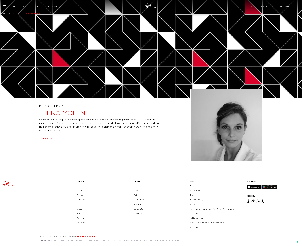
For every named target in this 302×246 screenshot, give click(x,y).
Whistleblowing (197, 218)
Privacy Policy (196, 200)
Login (251, 6)
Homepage (7, 13)
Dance (80, 195)
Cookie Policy (196, 204)
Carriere (193, 186)
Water (80, 209)
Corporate (138, 209)
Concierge (138, 213)
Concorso (194, 227)
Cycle (79, 190)
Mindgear (92, 236)
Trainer (38, 6)
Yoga (79, 213)
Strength (81, 204)
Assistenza (195, 190)
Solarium (81, 223)
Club (13, 6)
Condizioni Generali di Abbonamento (207, 223)
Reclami (194, 195)
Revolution (52, 6)
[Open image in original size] (151, 6)
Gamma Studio (81, 236)
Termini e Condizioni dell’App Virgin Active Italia (212, 209)
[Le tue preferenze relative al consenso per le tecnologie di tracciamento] (298, 242)
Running (80, 218)
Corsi (25, 6)
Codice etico (196, 213)
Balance (80, 186)
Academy (138, 204)
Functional (82, 200)
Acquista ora (266, 6)
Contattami (284, 6)
